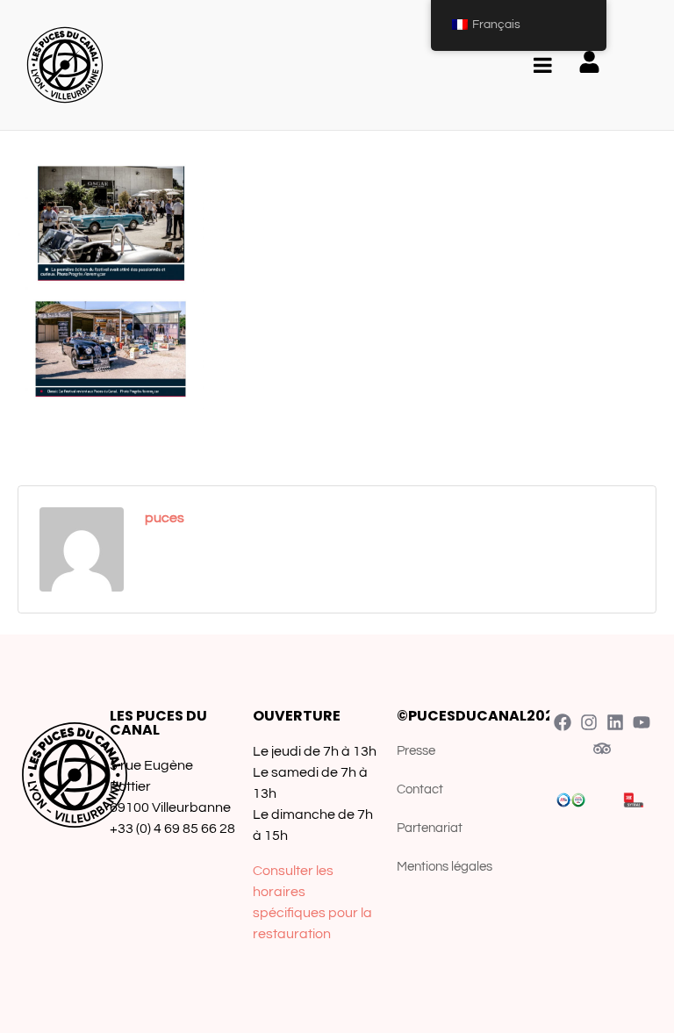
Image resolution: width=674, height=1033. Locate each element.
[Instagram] (589, 722)
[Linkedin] (615, 722)
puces (164, 518)
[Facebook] (562, 722)
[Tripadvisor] (602, 748)
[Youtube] (641, 722)
